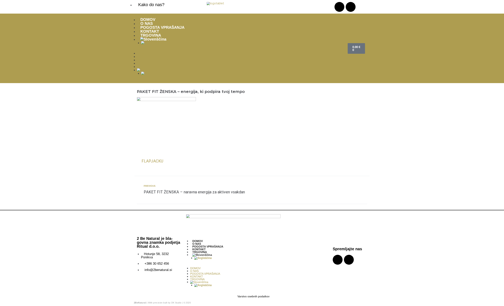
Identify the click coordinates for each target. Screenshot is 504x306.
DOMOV (147, 19)
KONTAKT (149, 31)
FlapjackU (152, 161)
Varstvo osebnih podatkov (253, 296)
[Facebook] (351, 7)
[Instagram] (339, 7)
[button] (238, 50)
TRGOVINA (150, 35)
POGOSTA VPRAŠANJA (162, 27)
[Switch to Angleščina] (242, 43)
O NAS (146, 23)
